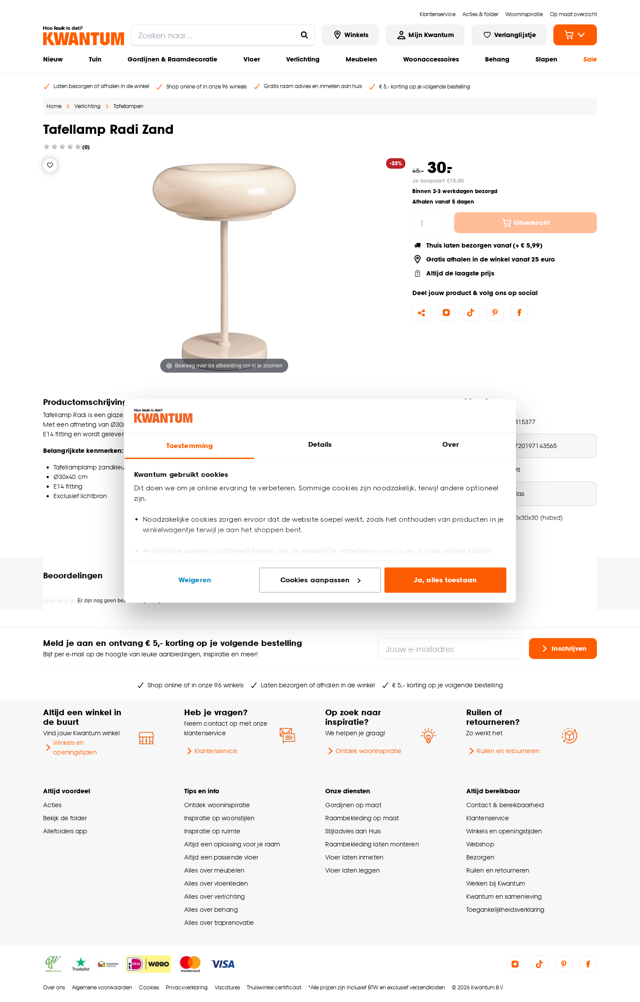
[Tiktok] (470, 312)
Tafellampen (128, 106)
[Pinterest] (495, 312)
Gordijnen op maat (353, 804)
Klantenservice (216, 750)
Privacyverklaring (187, 987)
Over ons (54, 987)
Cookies (149, 987)
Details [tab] (320, 444)
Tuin (95, 59)
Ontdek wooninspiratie (368, 750)
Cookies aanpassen (315, 580)
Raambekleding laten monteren (372, 844)
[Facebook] (519, 312)
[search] (223, 34)
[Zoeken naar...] (304, 35)
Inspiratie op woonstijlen (219, 818)
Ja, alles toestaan (445, 580)
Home (54, 106)
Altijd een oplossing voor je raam (232, 844)
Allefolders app (65, 831)
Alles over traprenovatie (219, 922)
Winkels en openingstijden (74, 747)
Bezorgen (480, 857)
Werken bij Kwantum (495, 883)
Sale (590, 59)
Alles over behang (211, 909)
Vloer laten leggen (352, 870)
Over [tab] (450, 444)
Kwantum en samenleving (504, 896)
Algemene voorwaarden (102, 987)
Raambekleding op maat (362, 818)
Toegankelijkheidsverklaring (505, 909)
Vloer (251, 59)
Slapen (546, 59)
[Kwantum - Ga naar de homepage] (83, 35)
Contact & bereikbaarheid (505, 804)
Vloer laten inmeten (354, 857)
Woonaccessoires (431, 59)
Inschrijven (569, 648)
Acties (52, 804)
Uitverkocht (532, 222)
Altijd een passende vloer (221, 857)
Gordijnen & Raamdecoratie (172, 59)
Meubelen (361, 59)
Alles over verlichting (214, 896)
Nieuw (53, 59)
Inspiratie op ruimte (212, 831)
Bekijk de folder (65, 818)
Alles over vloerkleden (216, 883)
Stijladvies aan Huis (353, 831)
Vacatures (227, 987)
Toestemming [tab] (189, 446)
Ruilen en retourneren (508, 750)
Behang (497, 59)
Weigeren (195, 580)
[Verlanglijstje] (50, 165)
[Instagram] (446, 312)
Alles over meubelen (214, 870)
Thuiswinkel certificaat (274, 987)
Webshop (480, 844)
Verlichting (303, 59)
